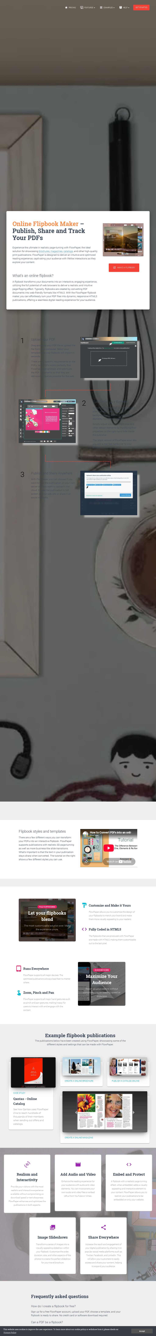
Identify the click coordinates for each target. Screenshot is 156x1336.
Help (123, 7)
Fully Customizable (47, 907)
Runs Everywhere (102, 970)
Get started (141, 7)
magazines (56, 251)
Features (87, 7)
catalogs (68, 251)
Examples (106, 7)
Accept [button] (142, 1331)
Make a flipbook (124, 267)
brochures (44, 251)
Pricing (70, 7)
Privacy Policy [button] (10, 1332)
